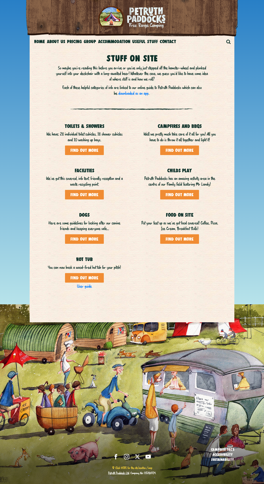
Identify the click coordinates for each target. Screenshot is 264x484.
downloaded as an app (133, 93)
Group (90, 41)
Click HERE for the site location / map (133, 468)
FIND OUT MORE (84, 150)
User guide (84, 286)
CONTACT (168, 41)
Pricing (74, 41)
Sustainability (222, 459)
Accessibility (222, 454)
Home (39, 41)
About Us (56, 41)
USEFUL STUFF (145, 41)
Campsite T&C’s (222, 449)
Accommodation (114, 41)
